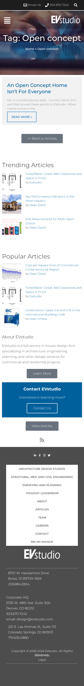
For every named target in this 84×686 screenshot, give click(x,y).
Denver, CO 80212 (20, 608)
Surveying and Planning (42, 485)
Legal (42, 659)
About (42, 501)
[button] (76, 5)
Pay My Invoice (42, 541)
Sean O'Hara (38, 319)
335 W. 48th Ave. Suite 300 (29, 603)
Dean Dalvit (38, 205)
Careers (42, 525)
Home (29, 49)
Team (42, 517)
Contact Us (42, 408)
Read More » (22, 117)
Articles (42, 509)
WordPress (42, 655)
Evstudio (36, 182)
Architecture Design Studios (42, 468)
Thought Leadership (42, 493)
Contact (42, 533)
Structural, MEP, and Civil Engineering (42, 477)
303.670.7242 (16, 614)
